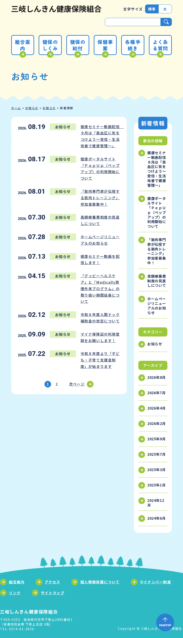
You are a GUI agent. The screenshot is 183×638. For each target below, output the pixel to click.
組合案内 (22, 45)
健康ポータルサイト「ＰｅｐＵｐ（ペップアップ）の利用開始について (156, 212)
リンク (15, 592)
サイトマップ (52, 592)
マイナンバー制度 (155, 582)
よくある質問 (160, 45)
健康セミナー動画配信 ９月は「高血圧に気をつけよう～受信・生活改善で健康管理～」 (157, 169)
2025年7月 (156, 454)
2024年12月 (155, 503)
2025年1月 (156, 485)
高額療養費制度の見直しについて (156, 280)
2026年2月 (156, 423)
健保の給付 (77, 45)
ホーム (16, 108)
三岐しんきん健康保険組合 (56, 9)
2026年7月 (156, 392)
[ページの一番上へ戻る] (165, 622)
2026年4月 (156, 408)
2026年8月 (156, 377)
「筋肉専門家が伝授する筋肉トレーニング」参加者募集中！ (156, 251)
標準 (152, 9)
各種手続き (132, 45)
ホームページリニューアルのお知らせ (156, 305)
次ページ (77, 384)
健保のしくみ (50, 45)
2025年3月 (156, 469)
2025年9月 (156, 438)
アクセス (52, 582)
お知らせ (31, 108)
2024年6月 (156, 518)
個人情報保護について (100, 582)
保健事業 (105, 45)
